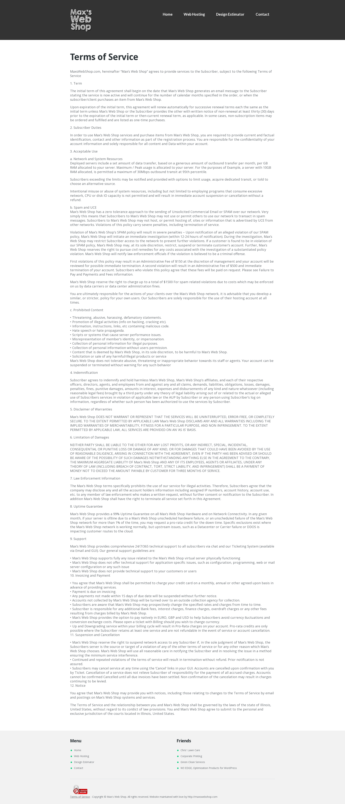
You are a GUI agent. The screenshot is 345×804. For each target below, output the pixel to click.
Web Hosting (194, 14)
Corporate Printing (191, 756)
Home (167, 14)
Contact (262, 14)
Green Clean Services (193, 762)
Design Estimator (230, 14)
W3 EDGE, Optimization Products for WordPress (209, 768)
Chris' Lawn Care (190, 750)
